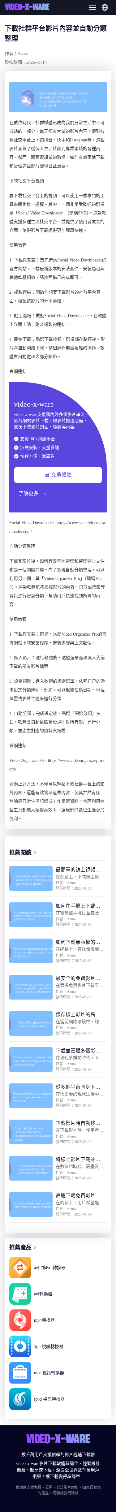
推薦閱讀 (20, 852)
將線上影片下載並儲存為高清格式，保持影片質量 (78, 1160)
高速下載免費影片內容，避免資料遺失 (78, 1196)
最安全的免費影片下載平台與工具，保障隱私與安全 (78, 979)
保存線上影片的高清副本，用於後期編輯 (78, 1015)
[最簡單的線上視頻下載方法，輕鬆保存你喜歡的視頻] (31, 878)
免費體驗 (61, 474)
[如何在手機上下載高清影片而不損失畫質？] (31, 914)
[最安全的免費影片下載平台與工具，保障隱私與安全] (31, 987)
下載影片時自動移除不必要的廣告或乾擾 (78, 1124)
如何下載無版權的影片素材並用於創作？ (78, 943)
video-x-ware (27, 7)
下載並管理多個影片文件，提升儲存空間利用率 (78, 1051)
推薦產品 (20, 1247)
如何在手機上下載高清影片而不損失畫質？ (78, 906)
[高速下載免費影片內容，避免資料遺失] (31, 1204)
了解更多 (28, 493)
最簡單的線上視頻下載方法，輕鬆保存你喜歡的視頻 (78, 870)
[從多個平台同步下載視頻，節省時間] (31, 1095)
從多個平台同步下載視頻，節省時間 (78, 1087)
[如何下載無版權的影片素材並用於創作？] (31, 951)
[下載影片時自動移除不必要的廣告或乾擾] (31, 1132)
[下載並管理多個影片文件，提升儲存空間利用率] (31, 1059)
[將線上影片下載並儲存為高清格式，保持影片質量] (31, 1168)
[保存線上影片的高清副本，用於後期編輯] (31, 1023)
